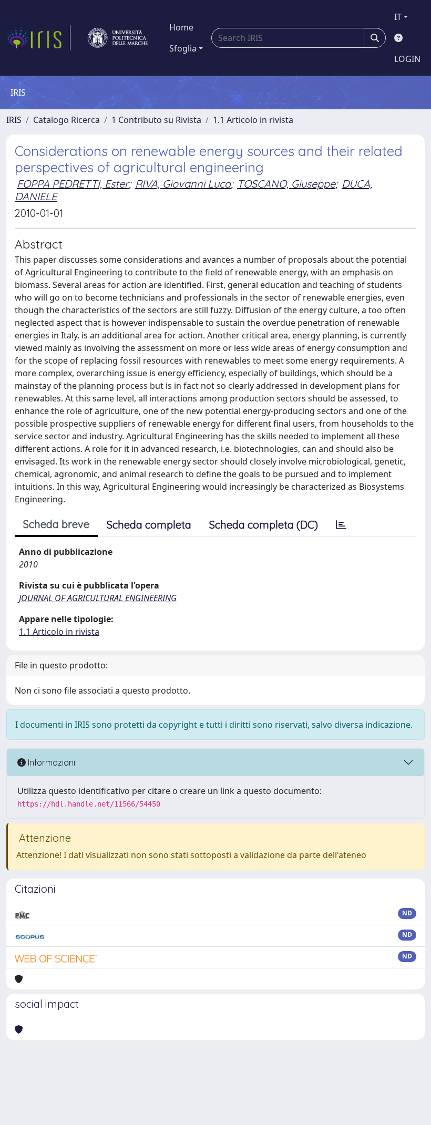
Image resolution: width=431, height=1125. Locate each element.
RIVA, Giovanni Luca (183, 183)
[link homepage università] (118, 37)
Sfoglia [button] (183, 48)
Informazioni (50, 762)
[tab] (341, 525)
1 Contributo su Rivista (156, 120)
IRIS (14, 120)
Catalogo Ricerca (66, 120)
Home (181, 27)
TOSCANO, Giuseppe (286, 183)
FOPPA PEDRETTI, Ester (73, 183)
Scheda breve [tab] (56, 524)
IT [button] (398, 17)
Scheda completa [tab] (149, 524)
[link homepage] (38, 37)
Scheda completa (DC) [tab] (263, 524)
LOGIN (407, 59)
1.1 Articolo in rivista (253, 120)
